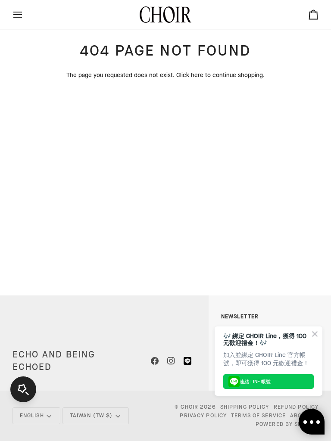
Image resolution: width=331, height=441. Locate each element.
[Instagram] (171, 361)
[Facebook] (155, 361)
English (32, 415)
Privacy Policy (203, 415)
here (197, 75)
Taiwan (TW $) (91, 415)
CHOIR (189, 407)
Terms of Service (258, 415)
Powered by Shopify (287, 424)
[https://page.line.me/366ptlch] (187, 361)
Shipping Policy (244, 407)
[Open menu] (25, 14)
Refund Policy (296, 407)
